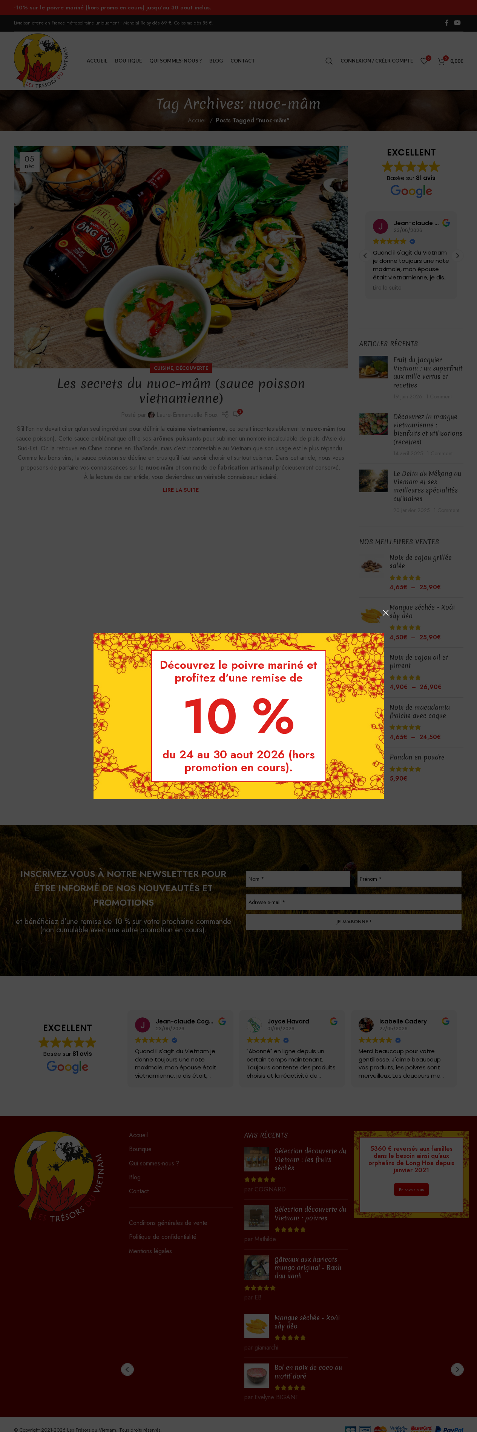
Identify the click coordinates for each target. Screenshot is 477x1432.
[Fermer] (385, 612)
